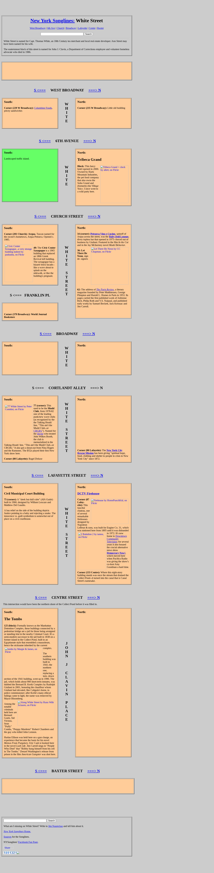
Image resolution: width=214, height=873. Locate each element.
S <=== (40, 90)
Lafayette (82, 28)
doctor (40, 433)
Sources (7, 836)
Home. (17, 831)
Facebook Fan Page (28, 842)
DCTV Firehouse (88, 493)
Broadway (71, 28)
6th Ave (51, 28)
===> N (95, 90)
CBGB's (38, 431)
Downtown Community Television (117, 539)
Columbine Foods (43, 108)
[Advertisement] (58, 8)
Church (60, 28)
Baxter (100, 28)
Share (7, 847)
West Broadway (38, 28)
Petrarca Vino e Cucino (102, 233)
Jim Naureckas (55, 826)
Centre (92, 28)
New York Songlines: (52, 20)
